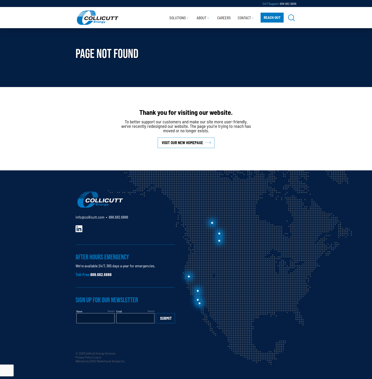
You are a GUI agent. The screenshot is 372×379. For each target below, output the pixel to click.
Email (119, 311)
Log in (97, 357)
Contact (244, 17)
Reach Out (272, 17)
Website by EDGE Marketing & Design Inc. (100, 361)
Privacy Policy (84, 357)
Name (79, 311)
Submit (166, 318)
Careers (224, 17)
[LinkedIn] (79, 228)
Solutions (177, 17)
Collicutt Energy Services (100, 353)
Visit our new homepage (182, 142)
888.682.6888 (288, 3)
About (201, 17)
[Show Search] (291, 18)
